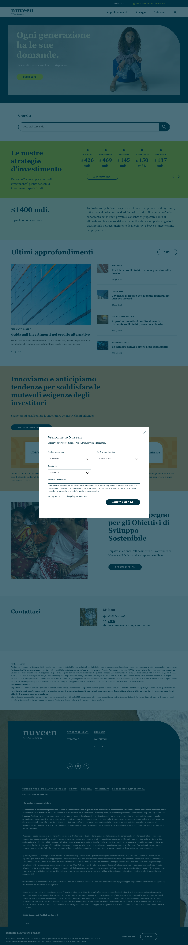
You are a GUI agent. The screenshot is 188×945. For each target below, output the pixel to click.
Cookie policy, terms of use (75, 496)
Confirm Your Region (56, 452)
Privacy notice (54, 496)
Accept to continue (122, 502)
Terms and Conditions (57, 480)
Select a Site (53, 466)
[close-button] (144, 432)
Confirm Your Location (106, 452)
